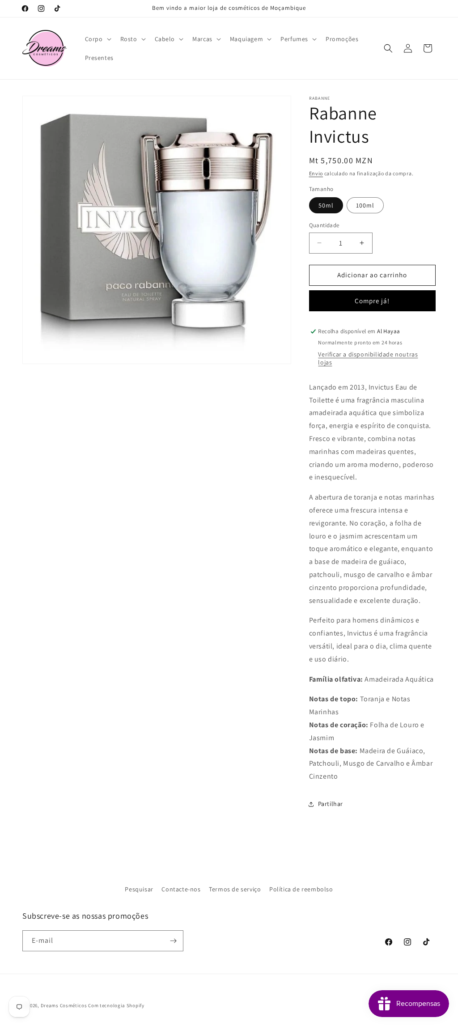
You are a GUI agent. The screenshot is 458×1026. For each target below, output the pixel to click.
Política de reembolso (301, 889)
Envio (316, 173)
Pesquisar (139, 889)
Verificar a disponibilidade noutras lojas (368, 358)
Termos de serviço (235, 889)
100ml (365, 205)
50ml (326, 205)
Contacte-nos (180, 889)
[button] (97, 39)
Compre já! (372, 301)
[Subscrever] (173, 940)
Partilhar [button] (330, 804)
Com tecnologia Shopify (116, 1005)
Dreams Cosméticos (64, 1005)
